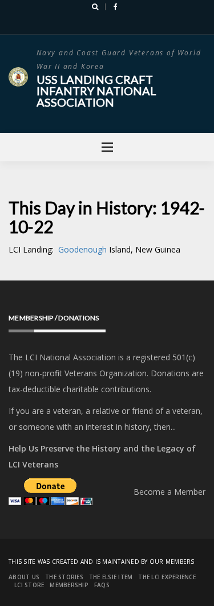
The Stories (64, 577)
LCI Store (29, 585)
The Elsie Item (111, 577)
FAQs (102, 585)
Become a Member (169, 491)
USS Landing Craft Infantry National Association (96, 90)
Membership (69, 585)
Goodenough (83, 249)
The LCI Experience (167, 577)
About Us (24, 577)
